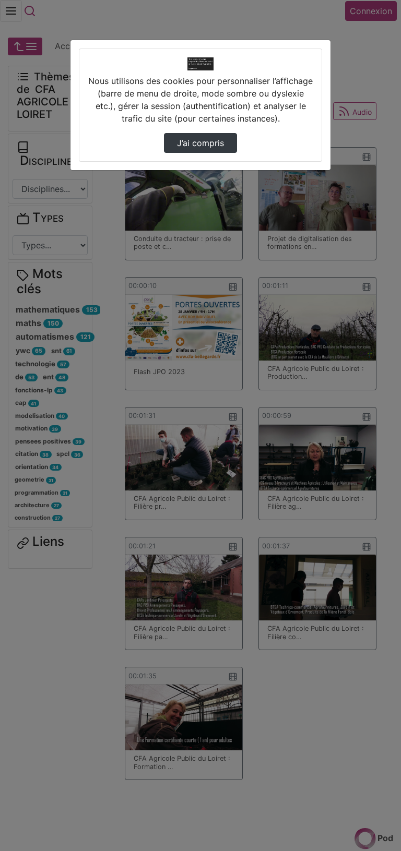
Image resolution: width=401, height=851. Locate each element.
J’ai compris (200, 143)
